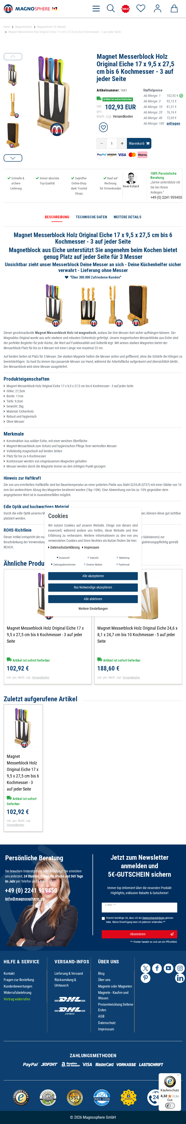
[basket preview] (174, 9)
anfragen (173, 123)
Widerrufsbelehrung (17, 992)
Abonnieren (138, 934)
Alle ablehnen (93, 599)
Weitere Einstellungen (93, 609)
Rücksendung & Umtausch (65, 983)
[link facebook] (157, 968)
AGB (101, 1016)
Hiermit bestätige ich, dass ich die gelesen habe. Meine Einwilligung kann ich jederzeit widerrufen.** (139, 920)
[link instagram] (180, 968)
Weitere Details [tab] (127, 217)
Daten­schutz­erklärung (65, 547)
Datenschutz (107, 1023)
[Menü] (178, 1076)
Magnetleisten (23, 27)
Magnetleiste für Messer (51, 27)
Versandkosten (123, 116)
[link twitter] (145, 968)
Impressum (106, 1029)
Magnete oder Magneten (115, 986)
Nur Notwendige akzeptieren (93, 587)
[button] (13, 158)
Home (6, 27)
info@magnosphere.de (25, 898)
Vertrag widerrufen (17, 999)
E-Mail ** (110, 905)
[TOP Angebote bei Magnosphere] (125, 9)
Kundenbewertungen (18, 986)
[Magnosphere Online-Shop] (31, 8)
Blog (101, 973)
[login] (157, 9)
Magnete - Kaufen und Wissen (113, 995)
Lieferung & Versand (68, 973)
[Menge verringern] (101, 143)
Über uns (104, 980)
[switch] (170, 1106)
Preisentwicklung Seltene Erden (115, 1007)
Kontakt (9, 973)
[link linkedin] (180, 978)
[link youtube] (168, 968)
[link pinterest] (145, 978)
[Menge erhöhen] (122, 143)
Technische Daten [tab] (91, 217)
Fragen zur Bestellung (19, 980)
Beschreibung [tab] (57, 217)
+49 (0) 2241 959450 (166, 197)
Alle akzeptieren (93, 576)
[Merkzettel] (141, 9)
